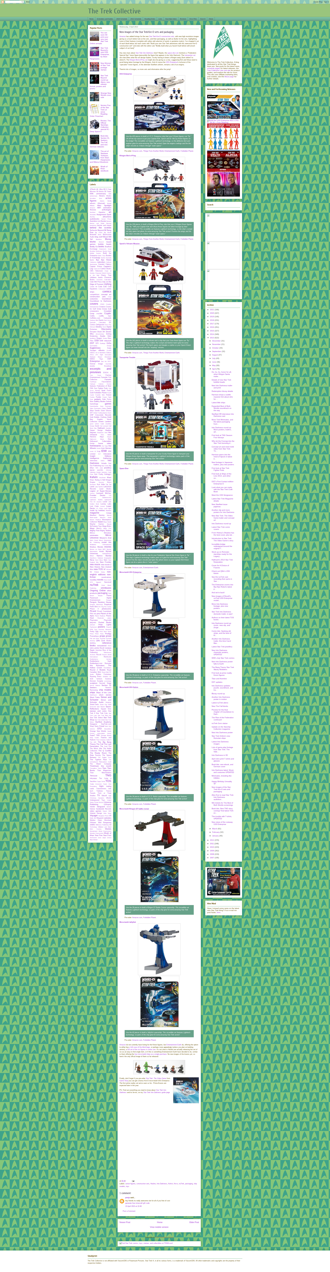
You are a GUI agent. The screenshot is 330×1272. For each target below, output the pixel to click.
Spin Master (101, 706)
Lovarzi (102, 506)
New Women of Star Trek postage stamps (106, 66)
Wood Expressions (105, 831)
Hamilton (108, 428)
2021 (212, 310)
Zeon (99, 837)
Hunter (99, 448)
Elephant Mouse (96, 357)
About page (229, 77)
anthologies (106, 210)
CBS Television (96, 271)
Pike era (93, 614)
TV (98, 795)
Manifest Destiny (97, 515)
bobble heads (104, 244)
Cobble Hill (93, 286)
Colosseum (102, 289)
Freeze (108, 395)
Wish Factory (95, 829)
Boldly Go (94, 247)
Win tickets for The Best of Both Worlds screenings (222, 804)
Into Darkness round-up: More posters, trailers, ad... (222, 429)
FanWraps (93, 382)
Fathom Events (105, 384)
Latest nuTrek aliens (220, 703)
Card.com (97, 269)
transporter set (190, 55)
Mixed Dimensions (105, 540)
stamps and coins (98, 711)
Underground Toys (97, 800)
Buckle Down (107, 251)
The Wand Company (100, 764)
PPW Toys (93, 629)
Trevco (108, 791)
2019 (212, 317)
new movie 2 (106, 565)
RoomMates (107, 668)
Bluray (108, 239)
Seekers (93, 687)
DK (104, 332)
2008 (212, 854)
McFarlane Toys (96, 526)
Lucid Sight (107, 508)
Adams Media (105, 201)
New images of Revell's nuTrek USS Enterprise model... (222, 598)
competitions (94, 294)
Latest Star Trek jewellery (222, 647)
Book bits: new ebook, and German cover (222, 765)
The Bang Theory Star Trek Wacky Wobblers (223, 668)
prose (108, 636)
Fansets (108, 379)
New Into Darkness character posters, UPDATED (220, 652)
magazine (94, 513)
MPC (104, 549)
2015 (212, 331)
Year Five (99, 835)
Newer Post (124, 1222)
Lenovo (92, 493)
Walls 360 (93, 818)
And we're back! (218, 592)
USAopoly (107, 804)
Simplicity (108, 702)
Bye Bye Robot (103, 260)
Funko (98, 397)
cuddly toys (105, 316)
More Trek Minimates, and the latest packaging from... (222, 422)
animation (107, 208)
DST (92, 343)
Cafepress (93, 262)
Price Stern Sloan (105, 631)
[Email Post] (133, 1181)
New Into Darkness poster (222, 732)
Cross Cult (106, 309)
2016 (212, 327)
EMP (109, 359)
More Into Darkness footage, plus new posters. (220, 606)
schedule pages (213, 68)
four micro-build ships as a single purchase (151, 1054)
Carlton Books (105, 269)
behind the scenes (100, 227)
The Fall (99, 744)
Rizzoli (98, 655)
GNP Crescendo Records (100, 415)
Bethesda (93, 230)
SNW (109, 704)
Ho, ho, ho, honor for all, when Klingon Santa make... (222, 374)
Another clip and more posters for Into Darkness (223, 511)
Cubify (92, 316)
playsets (93, 622)
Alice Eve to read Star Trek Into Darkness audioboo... (222, 797)
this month (106, 766)
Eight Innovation (105, 354)
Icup (98, 451)
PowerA (108, 627)
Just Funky (98, 474)
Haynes (93, 432)
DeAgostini (100, 325)
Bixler (99, 234)
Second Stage (105, 683)
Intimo (102, 460)
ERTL (109, 361)
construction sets (143, 1184)
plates (109, 618)
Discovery (106, 329)
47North (93, 189)
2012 (212, 840)
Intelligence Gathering (100, 458)
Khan (109, 477)
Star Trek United (100, 720)
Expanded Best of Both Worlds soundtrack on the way (221, 408)
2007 (212, 858)
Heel (106, 432)
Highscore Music (97, 439)
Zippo (104, 837)
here (218, 912)
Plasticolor (100, 618)
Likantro (99, 502)
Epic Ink (104, 361)
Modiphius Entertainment (100, 544)
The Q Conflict (104, 751)
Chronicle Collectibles (104, 279)
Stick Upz (108, 726)
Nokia (103, 572)
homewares (95, 446)
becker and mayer (104, 225)
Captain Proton (96, 266)
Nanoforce (93, 558)
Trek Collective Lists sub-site (218, 70)
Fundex (92, 397)
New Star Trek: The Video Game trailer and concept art (223, 518)
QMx (98, 641)
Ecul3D (109, 350)
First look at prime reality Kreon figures (222, 674)
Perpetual (107, 604)
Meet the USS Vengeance (222, 495)
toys (127, 1186)
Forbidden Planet (187, 151)
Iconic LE (93, 451)
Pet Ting (101, 606)
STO (99, 728)
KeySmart (102, 477)
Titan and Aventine (219, 679)
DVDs (109, 343)
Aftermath (101, 203)
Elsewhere (108, 357)
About (211, 19)
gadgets (97, 399)
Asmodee (93, 214)
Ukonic (108, 798)
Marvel (109, 515)
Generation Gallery (100, 408)
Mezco (98, 528)
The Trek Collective (114, 11)
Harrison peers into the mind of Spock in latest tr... (222, 457)
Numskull (107, 582)
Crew (99, 309)
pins (98, 613)
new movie (95, 564)
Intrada (103, 463)
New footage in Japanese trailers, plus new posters (223, 463)
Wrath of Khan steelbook (104, 168)
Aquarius (102, 212)
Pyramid (102, 638)
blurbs (93, 242)
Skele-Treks (94, 704)
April (214, 369)
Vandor (92, 807)
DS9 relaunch (105, 341)
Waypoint (100, 818)
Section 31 (106, 685)
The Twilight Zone (104, 757)
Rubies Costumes (103, 674)
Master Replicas (95, 519)
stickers (92, 729)
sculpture (93, 683)
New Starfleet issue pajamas (219, 505)
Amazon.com (137, 151)
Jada (101, 468)
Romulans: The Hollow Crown (100, 666)
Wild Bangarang (104, 822)
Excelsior (107, 366)
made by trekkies (97, 510)
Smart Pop (103, 704)
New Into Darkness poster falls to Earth (222, 663)
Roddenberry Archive (100, 659)
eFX (97, 354)
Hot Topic (105, 446)
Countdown (106, 299)
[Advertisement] (159, 1173)
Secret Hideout (95, 685)
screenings (107, 681)
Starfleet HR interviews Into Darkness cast (223, 415)
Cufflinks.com (95, 318)
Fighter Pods (103, 388)
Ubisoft (104, 796)
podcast (92, 624)
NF (105, 569)
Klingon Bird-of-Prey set (138, 60)
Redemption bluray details (222, 391)
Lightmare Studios (96, 499)
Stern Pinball (99, 726)
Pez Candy (107, 606)
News (91, 19)
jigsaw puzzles (96, 470)
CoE (105, 286)
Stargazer (93, 724)
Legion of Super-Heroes (100, 491)
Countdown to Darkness (100, 301)
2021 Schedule (135, 19)
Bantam (108, 221)
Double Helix (105, 336)
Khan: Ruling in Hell (97, 480)
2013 (212, 338)
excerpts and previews (100, 370)
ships (92, 692)
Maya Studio (107, 522)
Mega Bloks (106, 526)
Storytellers (107, 729)
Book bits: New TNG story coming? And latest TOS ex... (222, 810)
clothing (107, 284)
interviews (93, 461)
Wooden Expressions (97, 833)
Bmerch (101, 242)
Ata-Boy (92, 217)
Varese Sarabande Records (100, 809)
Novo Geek (107, 580)
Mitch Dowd (94, 540)
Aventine (93, 221)
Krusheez (93, 484)
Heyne (109, 437)
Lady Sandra (99, 486)
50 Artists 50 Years (103, 191)
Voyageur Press (103, 816)
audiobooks (94, 219)
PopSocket (93, 627)
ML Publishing (95, 542)
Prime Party (99, 634)
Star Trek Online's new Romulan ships (221, 737)
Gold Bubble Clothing (98, 417)
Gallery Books (99, 401)
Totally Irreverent (96, 784)
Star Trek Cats (102, 713)
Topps (99, 781)
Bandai (103, 221)
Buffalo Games (95, 253)
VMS (109, 811)
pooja (127, 1198)
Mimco (92, 533)
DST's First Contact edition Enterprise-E (222, 482)
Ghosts (108, 411)
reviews (108, 648)
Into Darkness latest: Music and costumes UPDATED (223, 771)
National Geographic (104, 558)
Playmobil (107, 620)
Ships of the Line (103, 692)
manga (108, 513)
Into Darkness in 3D (220, 755)
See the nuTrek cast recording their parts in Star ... (222, 579)
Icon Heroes (106, 448)
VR (110, 816)
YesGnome (93, 837)
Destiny (99, 327)
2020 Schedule (121, 19)
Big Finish (98, 232)
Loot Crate (94, 506)
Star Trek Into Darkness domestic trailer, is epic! (222, 613)
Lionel (105, 502)
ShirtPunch (93, 695)
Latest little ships (218, 402)
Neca (92, 560)
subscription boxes (104, 733)
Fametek (104, 377)
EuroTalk (108, 364)
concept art (106, 294)
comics (106, 291)
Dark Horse (107, 320)
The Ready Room (98, 753)
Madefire (108, 510)
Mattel (100, 522)
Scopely (100, 681)
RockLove (107, 657)
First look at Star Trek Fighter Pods (220, 469)
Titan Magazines (104, 770)
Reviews (183, 19)
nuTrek (181, 1184)
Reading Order (150, 19)
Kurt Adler (101, 484)
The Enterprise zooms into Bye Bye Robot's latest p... (222, 587)
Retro (109, 646)
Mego (92, 528)
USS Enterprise (172, 62)
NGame (108, 569)
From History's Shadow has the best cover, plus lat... (223, 534)
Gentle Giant (100, 411)
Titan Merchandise (100, 773)
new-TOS (98, 569)
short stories (105, 695)
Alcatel (109, 203)
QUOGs (93, 643)
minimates (94, 535)
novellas (93, 580)
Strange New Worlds (98, 731)
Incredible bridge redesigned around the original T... (222, 546)
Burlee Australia (106, 258)
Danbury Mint (94, 320)
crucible (99, 313)
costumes (94, 299)
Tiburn (100, 768)
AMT (99, 208)
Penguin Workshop (96, 604)
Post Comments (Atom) (164, 1237)
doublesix (93, 338)
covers (94, 303)
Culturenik (107, 318)
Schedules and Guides (105, 19)
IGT (99, 454)
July (214, 358)
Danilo (101, 320)
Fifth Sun (93, 388)
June (214, 362)
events (92, 366)
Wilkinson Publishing (102, 825)
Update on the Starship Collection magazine (221, 728)
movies (107, 547)
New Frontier (105, 562)
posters (101, 627)
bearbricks (93, 225)
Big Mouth (107, 232)
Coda (100, 287)
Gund (97, 426)
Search (202, 19)
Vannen (109, 806)
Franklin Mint (100, 395)
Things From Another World (153, 151)
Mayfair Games (97, 524)
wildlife (92, 825)
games (108, 404)
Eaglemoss (95, 348)
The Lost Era (105, 746)
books (101, 246)
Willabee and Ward (104, 827)
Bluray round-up (218, 694)
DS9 (96, 340)
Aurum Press (106, 219)
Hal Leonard (104, 426)
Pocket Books (104, 622)
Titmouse (93, 776)
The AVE (93, 742)
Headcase (100, 432)
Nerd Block (99, 560)
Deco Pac (108, 324)
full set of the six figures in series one (141, 1049)
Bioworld (93, 234)
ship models (105, 690)
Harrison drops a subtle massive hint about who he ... (222, 397)
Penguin (108, 600)
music (101, 551)
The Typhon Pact (98, 760)
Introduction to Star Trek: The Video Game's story (222, 539)
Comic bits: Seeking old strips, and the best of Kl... (221, 633)
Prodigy (108, 634)
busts (92, 260)
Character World (100, 273)
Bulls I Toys (102, 255)
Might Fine (107, 528)
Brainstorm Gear (105, 249)
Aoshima (92, 212)
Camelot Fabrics (104, 264)
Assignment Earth (104, 214)
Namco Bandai (104, 556)
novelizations (106, 577)
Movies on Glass (96, 549)
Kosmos (101, 482)
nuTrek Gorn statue (220, 723)
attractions (107, 217)
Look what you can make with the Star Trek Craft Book (222, 489)
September (217, 351)
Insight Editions (100, 456)
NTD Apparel (95, 582)
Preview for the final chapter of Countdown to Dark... (223, 712)
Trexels (92, 793)
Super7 (92, 735)
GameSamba (94, 406)
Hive (109, 439)
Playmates (94, 620)
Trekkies (99, 791)
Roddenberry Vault (100, 661)
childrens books (96, 277)
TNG (108, 775)
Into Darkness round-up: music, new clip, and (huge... (222, 625)
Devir (104, 327)
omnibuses (106, 588)
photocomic (106, 609)
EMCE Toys (96, 359)
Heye (102, 437)
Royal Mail (105, 672)
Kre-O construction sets (161, 36)
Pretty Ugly (94, 631)
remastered (101, 646)
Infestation (107, 454)
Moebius (93, 547)
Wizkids (108, 829)
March (215, 829)
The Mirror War (96, 748)
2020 (212, 313)
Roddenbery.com (96, 663)
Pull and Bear (94, 638)
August (215, 355)
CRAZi (102, 304)
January (215, 836)
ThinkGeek (94, 766)
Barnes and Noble (97, 223)
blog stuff (98, 237)
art (110, 212)
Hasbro (153, 1184)
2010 (212, 847)
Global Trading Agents (100, 413)
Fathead (92, 384)
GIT (91, 413)
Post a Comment (129, 1211)
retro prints (94, 648)
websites (107, 818)
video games (95, 811)
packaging (189, 1184)
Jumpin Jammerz (101, 472)
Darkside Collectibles (98, 322)
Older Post (194, 1222)
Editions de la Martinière (98, 352)
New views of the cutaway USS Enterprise (222, 823)
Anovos (93, 210)
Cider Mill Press (96, 282)
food (103, 390)
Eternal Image (96, 364)
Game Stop (123, 1081)
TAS (98, 735)
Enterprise (95, 361)
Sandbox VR (107, 676)
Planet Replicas (100, 616)
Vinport (105, 811)
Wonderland (93, 831)
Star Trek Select (96, 718)
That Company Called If (103, 740)
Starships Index (171, 19)
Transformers (101, 789)
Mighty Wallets (105, 531)
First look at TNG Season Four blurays (222, 436)
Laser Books (105, 489)
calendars (101, 262)
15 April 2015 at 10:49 (133, 1206)
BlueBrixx (99, 239)
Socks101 (93, 706)
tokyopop (93, 778)
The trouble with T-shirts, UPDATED (222, 817)
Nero (105, 560)
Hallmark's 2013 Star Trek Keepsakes (222, 561)
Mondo (100, 547)
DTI (97, 343)
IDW (104, 451)
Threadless (93, 768)
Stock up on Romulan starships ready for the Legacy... (222, 554)
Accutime (93, 198)
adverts (92, 203)
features (93, 386)
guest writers (94, 424)
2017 (212, 324)
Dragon (99, 338)
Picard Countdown (104, 611)
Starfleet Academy (103, 722)
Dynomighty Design (100, 345)
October (215, 348)
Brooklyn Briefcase (96, 251)
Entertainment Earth (172, 151)
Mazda (109, 524)
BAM (98, 221)
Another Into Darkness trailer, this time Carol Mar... (221, 641)
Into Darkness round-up (221, 524)
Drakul (105, 338)
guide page (156, 1092)
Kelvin (170, 1184)
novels (100, 579)
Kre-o (176, 1184)
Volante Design (96, 813)
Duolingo (102, 343)
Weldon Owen (96, 820)
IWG (97, 468)
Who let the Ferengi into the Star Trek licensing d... (223, 442)
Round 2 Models (97, 670)
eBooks (101, 350)
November (216, 344)
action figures (130, 1184)
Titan (104, 768)
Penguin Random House (100, 602)
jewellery (107, 468)
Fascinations (106, 382)
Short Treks (95, 697)
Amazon (122, 36)
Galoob (108, 401)
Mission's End (105, 538)
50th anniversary (98, 194)
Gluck (109, 413)
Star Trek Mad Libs (104, 715)
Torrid (103, 781)
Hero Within (106, 435)
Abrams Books (105, 196)
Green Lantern (104, 421)
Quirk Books (106, 641)
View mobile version (159, 1227)
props (102, 636)
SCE (91, 679)
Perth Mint (94, 607)
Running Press (95, 676)
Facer (99, 375)
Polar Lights (104, 625)
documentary (100, 334)
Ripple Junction (96, 650)
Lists (160, 19)
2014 (212, 334)
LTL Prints (99, 508)
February (216, 832)
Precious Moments (105, 629)
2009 (212, 851)
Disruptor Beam (96, 332)
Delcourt (92, 327)
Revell (102, 648)
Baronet (108, 223)
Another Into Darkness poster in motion (221, 698)
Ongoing (94, 590)
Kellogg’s (107, 474)
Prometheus (94, 636)
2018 (212, 320)
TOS (108, 781)
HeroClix (93, 437)
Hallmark (101, 428)
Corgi (109, 296)
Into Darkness (162, 1184)
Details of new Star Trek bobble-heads (221, 381)
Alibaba (92, 205)
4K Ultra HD (101, 189)
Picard (93, 611)
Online (102, 590)
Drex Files (193, 19)
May (214, 365)
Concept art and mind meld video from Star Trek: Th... (223, 449)
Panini (109, 595)
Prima (91, 634)
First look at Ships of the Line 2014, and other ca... (221, 476)
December (216, 341)
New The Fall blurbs (220, 706)
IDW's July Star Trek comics (223, 658)
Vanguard (101, 807)
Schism (99, 679)
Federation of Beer (104, 386)
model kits (106, 542)
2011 (212, 844)
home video (104, 443)
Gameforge (94, 404)
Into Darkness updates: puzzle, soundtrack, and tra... (222, 688)
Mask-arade (93, 517)
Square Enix (106, 709)
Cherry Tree (106, 275)
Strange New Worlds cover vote (106, 95)
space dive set (172, 53)
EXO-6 (105, 373)
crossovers (94, 311)
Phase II (94, 609)
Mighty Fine (95, 530)
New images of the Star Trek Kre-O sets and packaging (221, 789)
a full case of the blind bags (139, 1047)
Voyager (94, 815)
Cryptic (107, 313)
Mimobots (107, 533)
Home (160, 1222)
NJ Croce (94, 572)
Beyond (101, 230)
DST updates (217, 682)
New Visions (95, 567)
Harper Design (96, 430)
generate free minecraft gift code (137, 1203)
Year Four (107, 835)
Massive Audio (105, 517)
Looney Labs (106, 504)
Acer (100, 198)
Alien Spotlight (104, 205)
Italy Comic (105, 465)
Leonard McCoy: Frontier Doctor (100, 494)
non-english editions (100, 573)
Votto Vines (107, 813)
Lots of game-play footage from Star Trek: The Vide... (222, 749)
